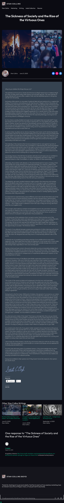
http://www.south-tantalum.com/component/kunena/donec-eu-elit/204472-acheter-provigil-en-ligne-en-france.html (30, 454)
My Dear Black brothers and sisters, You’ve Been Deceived (11, 417)
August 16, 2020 (9, 450)
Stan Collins (14, 4)
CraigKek (7, 448)
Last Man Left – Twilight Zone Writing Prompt (51, 417)
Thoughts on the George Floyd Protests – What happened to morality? (31, 418)
